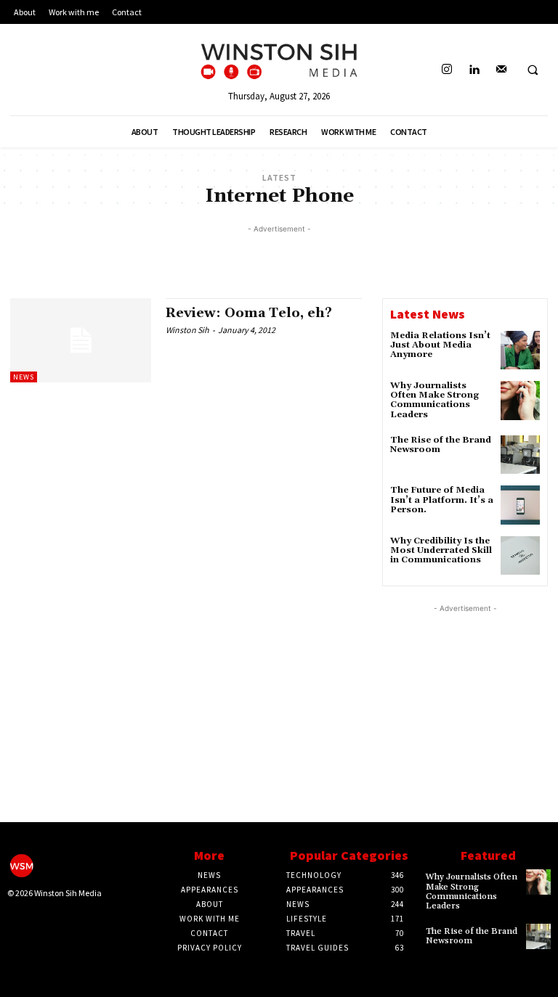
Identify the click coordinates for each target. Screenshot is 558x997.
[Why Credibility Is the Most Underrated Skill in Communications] (520, 555)
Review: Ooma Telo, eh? (249, 313)
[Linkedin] (474, 70)
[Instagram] (447, 70)
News (23, 377)
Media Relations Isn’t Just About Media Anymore (440, 345)
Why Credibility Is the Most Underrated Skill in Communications (441, 550)
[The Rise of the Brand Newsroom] (520, 455)
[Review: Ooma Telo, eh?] (80, 340)
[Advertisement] (279, 258)
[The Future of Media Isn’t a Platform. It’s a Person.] (520, 505)
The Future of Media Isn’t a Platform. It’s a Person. (441, 499)
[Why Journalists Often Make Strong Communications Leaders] (520, 400)
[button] (532, 70)
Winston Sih (187, 329)
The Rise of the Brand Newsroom (440, 445)
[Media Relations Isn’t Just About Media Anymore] (520, 350)
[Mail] (501, 70)
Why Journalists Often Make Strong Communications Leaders (434, 400)
